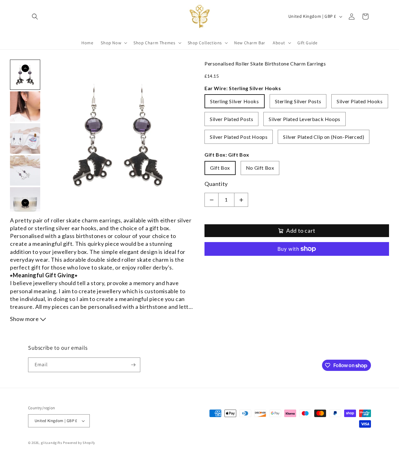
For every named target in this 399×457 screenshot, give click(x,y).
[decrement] (211, 200)
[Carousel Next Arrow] (25, 203)
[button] (35, 16)
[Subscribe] (133, 364)
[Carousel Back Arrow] (25, 68)
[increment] (241, 200)
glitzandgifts (51, 442)
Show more (25, 318)
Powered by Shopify (79, 442)
